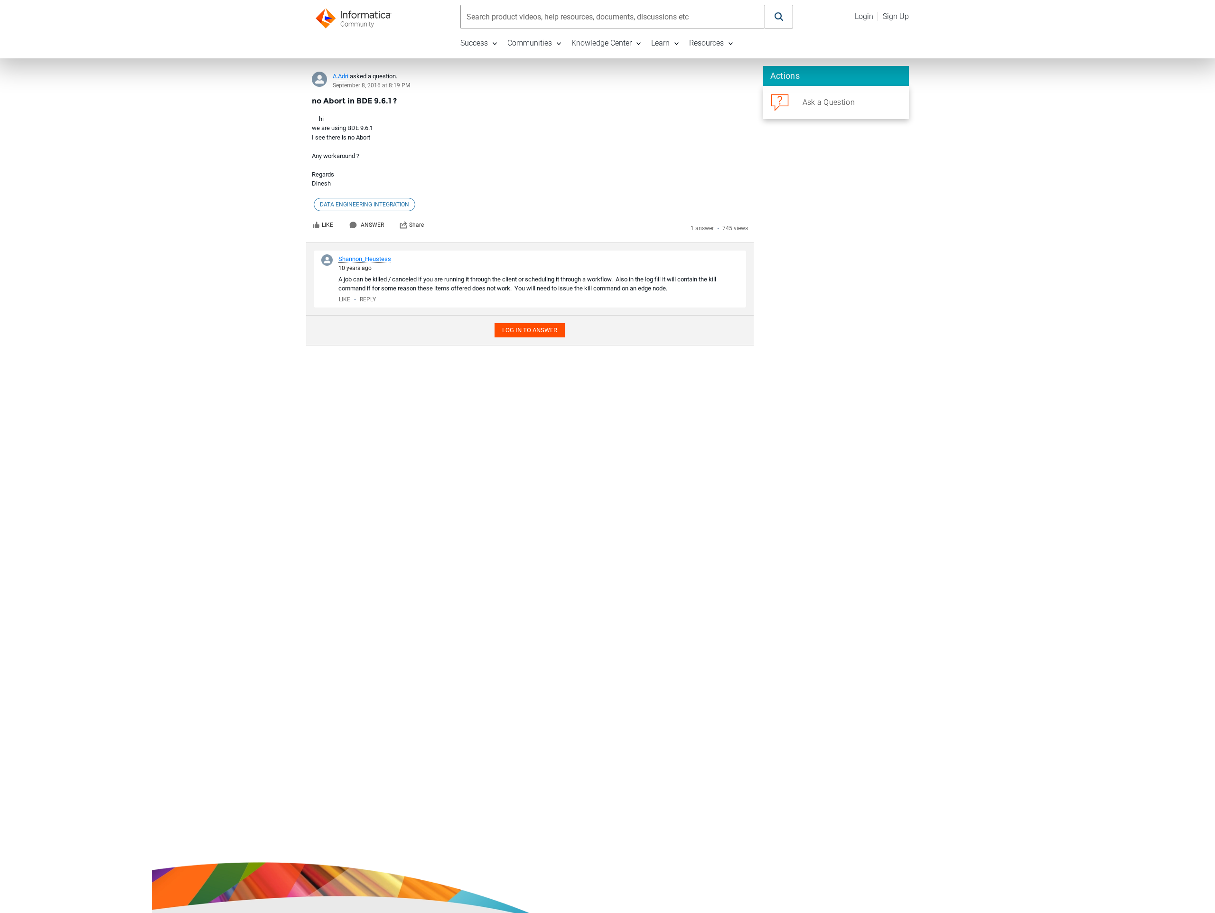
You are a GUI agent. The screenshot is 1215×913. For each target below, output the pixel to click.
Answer (372, 225)
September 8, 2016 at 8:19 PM (371, 85)
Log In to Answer (529, 330)
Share (416, 225)
